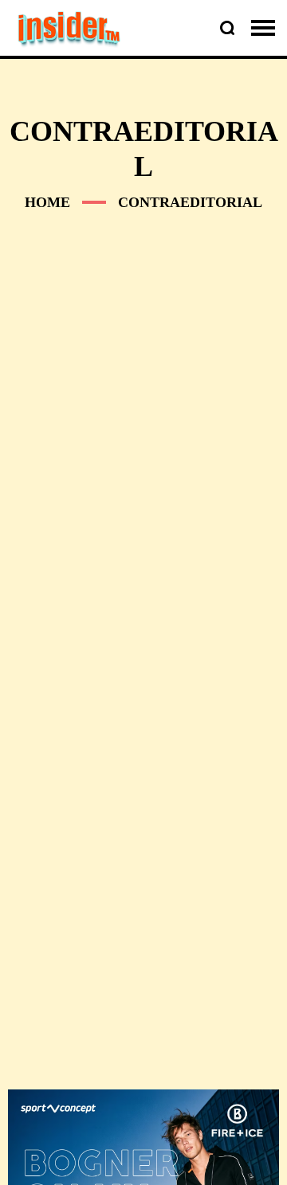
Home (47, 202)
